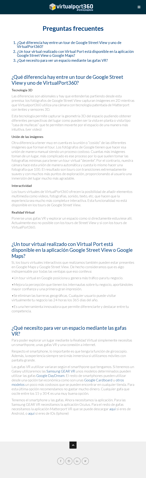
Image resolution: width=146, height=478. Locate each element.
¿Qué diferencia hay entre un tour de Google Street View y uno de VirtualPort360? (69, 44)
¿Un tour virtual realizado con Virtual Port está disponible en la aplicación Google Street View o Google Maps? (75, 53)
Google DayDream (50, 375)
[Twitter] (85, 460)
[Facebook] (61, 460)
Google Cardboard (98, 380)
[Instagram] (69, 460)
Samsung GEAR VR (60, 371)
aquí (112, 409)
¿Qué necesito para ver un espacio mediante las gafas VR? (62, 60)
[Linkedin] (77, 460)
